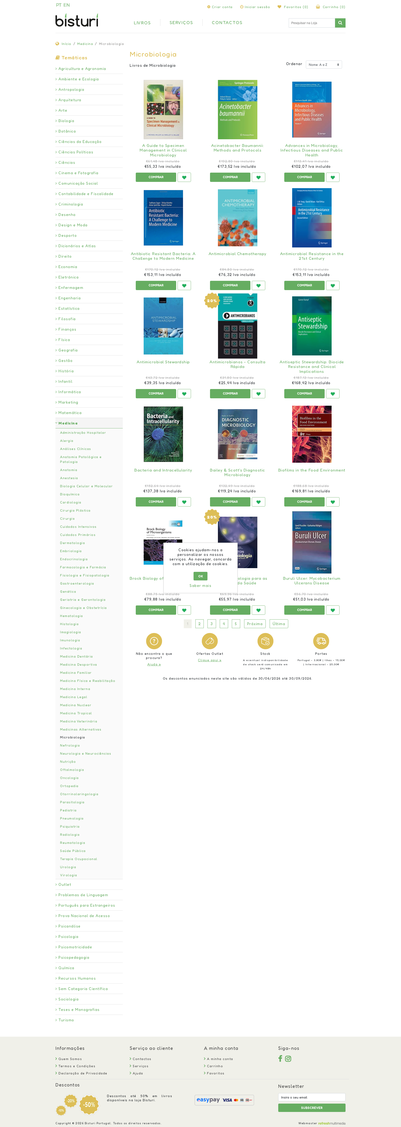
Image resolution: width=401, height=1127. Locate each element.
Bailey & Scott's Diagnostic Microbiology (237, 472)
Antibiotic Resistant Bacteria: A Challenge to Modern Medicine (163, 256)
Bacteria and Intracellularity (163, 470)
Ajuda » (154, 664)
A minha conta (219, 1059)
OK (200, 576)
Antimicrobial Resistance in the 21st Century (312, 256)
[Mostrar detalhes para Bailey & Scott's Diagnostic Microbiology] (237, 434)
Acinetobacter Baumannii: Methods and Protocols (237, 147)
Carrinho (214, 1066)
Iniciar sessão (257, 7)
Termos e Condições (76, 1066)
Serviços (140, 1066)
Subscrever (312, 1108)
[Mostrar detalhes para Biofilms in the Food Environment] (312, 434)
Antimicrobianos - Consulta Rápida (237, 364)
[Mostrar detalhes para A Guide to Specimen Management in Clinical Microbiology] (163, 109)
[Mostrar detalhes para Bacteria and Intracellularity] (163, 434)
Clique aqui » (210, 660)
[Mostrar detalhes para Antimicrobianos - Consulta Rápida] (237, 326)
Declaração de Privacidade (82, 1073)
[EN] (66, 5)
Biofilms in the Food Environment (312, 470)
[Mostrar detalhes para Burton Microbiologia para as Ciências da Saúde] (237, 542)
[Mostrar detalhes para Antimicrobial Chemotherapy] (237, 217)
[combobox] (312, 23)
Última (279, 623)
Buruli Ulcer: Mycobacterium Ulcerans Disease (312, 580)
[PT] (59, 5)
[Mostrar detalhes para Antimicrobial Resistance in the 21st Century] (312, 217)
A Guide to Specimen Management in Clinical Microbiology (163, 150)
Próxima (255, 623)
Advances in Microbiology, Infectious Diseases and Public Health (312, 150)
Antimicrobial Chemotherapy (238, 253)
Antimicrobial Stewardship (163, 362)
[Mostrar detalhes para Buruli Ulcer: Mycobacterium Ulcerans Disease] (312, 542)
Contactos (142, 1059)
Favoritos (215, 1073)
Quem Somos (69, 1059)
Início (66, 44)
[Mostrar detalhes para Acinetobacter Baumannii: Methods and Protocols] (237, 109)
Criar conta (222, 7)
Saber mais (200, 585)
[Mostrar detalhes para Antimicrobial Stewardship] (163, 326)
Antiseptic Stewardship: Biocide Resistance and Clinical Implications (312, 367)
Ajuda (137, 1073)
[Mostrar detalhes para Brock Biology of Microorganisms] (163, 542)
